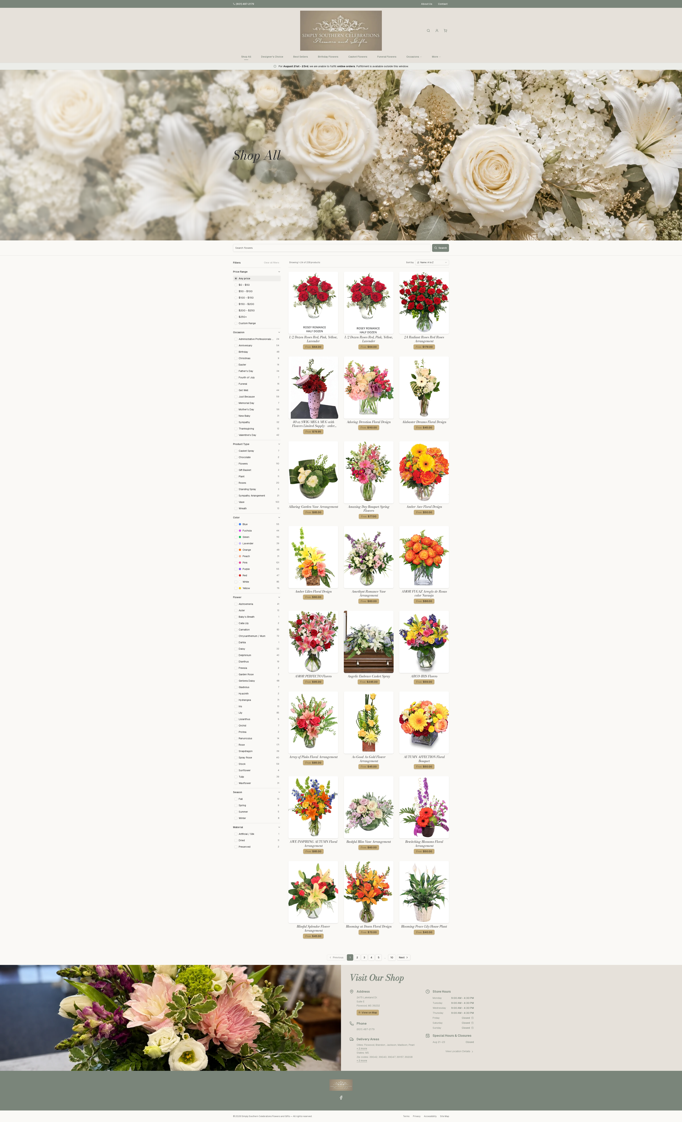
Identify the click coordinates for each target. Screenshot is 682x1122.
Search (443, 247)
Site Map (444, 1116)
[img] (472, 1017)
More (435, 56)
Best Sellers (300, 56)
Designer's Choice (272, 56)
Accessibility (430, 1116)
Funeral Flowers (386, 56)
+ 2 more (362, 1048)
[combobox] (432, 262)
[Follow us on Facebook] (341, 1097)
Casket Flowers (357, 56)
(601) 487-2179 (245, 4)
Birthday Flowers (328, 56)
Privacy (416, 1116)
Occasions (412, 56)
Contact (443, 4)
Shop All (246, 56)
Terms (406, 1116)
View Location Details (457, 1051)
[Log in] (436, 30)
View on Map (369, 1012)
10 (391, 957)
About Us (426, 4)
